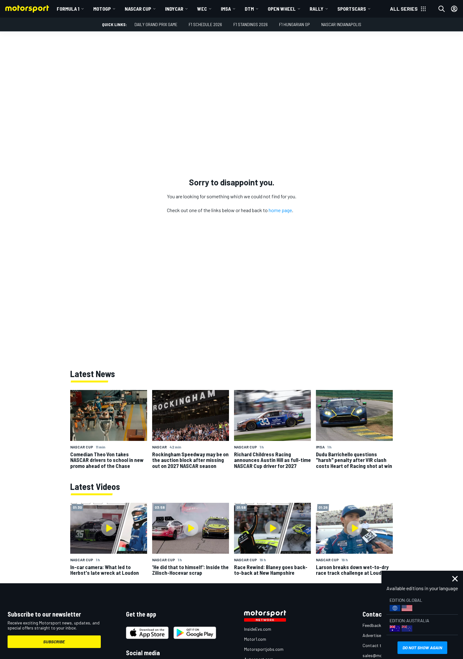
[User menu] (454, 9)
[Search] (441, 9)
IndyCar (174, 9)
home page (280, 210)
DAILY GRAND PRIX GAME (155, 24)
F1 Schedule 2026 (205, 24)
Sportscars (351, 9)
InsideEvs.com (257, 629)
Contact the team (380, 645)
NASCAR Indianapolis (341, 24)
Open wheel (282, 9)
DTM (249, 9)
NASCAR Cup (138, 9)
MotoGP (102, 9)
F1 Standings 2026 (250, 24)
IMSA (226, 9)
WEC (202, 9)
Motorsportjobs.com (263, 649)
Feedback (372, 625)
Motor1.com (255, 639)
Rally (316, 9)
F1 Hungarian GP (294, 24)
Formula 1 (68, 9)
